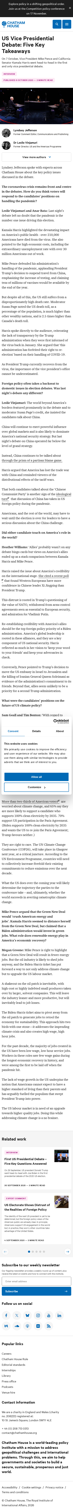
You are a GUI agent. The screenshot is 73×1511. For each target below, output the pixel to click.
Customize (34, 787)
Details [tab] (36, 731)
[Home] (13, 24)
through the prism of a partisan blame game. (32, 460)
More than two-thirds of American (30, 801)
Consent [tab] (13, 731)
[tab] (29, 1252)
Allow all (36, 776)
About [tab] (60, 731)
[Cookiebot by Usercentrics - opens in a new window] (53, 721)
